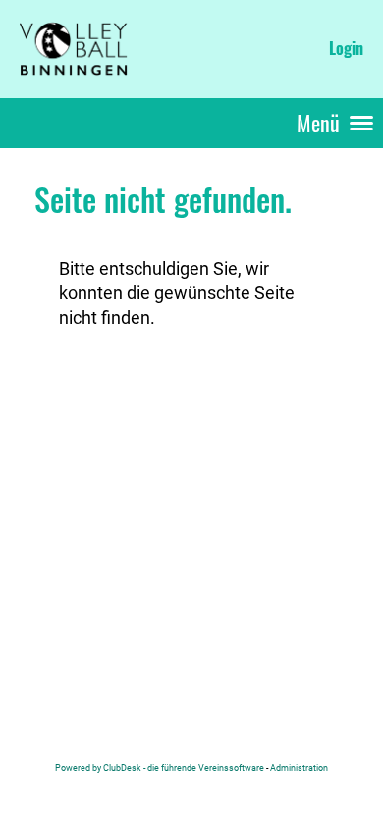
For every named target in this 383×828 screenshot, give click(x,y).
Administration (299, 767)
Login (346, 48)
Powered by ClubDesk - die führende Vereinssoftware (159, 767)
